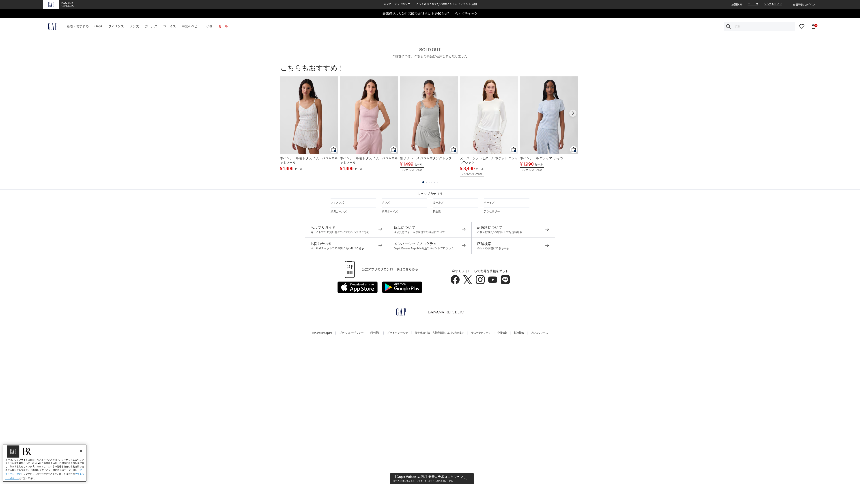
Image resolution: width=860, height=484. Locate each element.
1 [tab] (423, 182)
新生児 (437, 211)
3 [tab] (429, 182)
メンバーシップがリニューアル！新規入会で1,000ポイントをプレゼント (430, 4)
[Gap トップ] (50, 26)
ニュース (753, 4)
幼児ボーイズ (390, 211)
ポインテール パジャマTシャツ (541, 158)
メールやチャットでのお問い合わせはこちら (337, 248)
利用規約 (375, 333)
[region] (45, 463)
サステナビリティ (481, 333)
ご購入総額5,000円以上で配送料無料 (499, 232)
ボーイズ (489, 202)
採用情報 (519, 333)
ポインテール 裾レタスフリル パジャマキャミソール (309, 160)
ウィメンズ (337, 202)
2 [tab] (426, 182)
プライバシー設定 (397, 333)
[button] (804, 4)
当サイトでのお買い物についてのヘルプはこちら (340, 232)
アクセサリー (492, 211)
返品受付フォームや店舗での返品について (419, 232)
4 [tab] (431, 182)
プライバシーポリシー (351, 333)
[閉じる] (81, 451)
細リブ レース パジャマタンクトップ (426, 158)
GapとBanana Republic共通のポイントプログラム (424, 248)
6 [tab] (437, 182)
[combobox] (759, 26)
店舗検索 (736, 4)
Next (572, 113)
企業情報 (502, 333)
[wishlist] (801, 26)
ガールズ (438, 202)
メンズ (386, 202)
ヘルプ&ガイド (773, 4)
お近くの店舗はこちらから (493, 248)
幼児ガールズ (339, 211)
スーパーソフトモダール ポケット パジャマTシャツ (489, 160)
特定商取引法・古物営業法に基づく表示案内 (439, 333)
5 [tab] (434, 182)
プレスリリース (539, 333)
